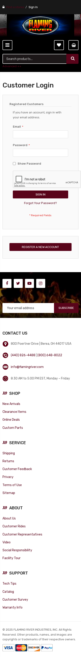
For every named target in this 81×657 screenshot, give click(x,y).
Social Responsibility (17, 550)
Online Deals (11, 419)
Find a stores (15, 7)
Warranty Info (12, 607)
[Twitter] (18, 283)
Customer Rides (14, 526)
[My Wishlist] (59, 45)
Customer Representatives (22, 534)
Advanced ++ (11, 66)
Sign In (33, 7)
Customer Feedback (17, 469)
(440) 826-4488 (23, 355)
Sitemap (8, 493)
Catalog (8, 591)
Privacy (8, 477)
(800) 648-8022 (49, 355)
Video (6, 542)
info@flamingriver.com (27, 367)
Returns (8, 461)
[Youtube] (29, 283)
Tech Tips (9, 583)
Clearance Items (14, 411)
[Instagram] (40, 283)
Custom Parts (12, 428)
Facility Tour (11, 558)
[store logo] (40, 25)
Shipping (8, 453)
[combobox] (34, 58)
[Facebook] (6, 283)
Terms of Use (12, 485)
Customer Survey (15, 599)
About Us (9, 518)
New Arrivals (11, 404)
